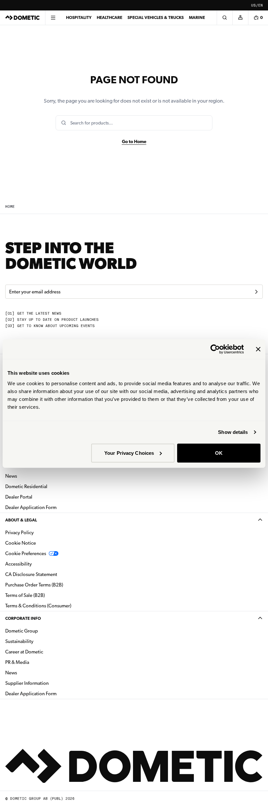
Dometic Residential (47, 486)
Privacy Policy (19, 532)
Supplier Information (27, 683)
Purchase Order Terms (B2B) (34, 585)
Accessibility (18, 564)
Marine (197, 17)
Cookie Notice (20, 543)
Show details (233, 432)
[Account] (240, 17)
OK (219, 452)
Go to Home (134, 141)
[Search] (224, 17)
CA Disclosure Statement (31, 574)
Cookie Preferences (25, 553)
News (31, 476)
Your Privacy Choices (129, 452)
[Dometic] (22, 17)
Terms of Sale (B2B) (25, 595)
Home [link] (10, 206)
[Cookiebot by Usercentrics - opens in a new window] (215, 349)
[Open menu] (53, 17)
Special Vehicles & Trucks (155, 17)
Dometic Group (42, 631)
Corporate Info (23, 618)
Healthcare (109, 17)
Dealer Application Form (51, 507)
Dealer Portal (39, 497)
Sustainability (19, 641)
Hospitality (79, 17)
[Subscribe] (256, 292)
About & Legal (21, 520)
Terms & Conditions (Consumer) (38, 606)
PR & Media (37, 662)
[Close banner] (258, 349)
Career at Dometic (44, 652)
